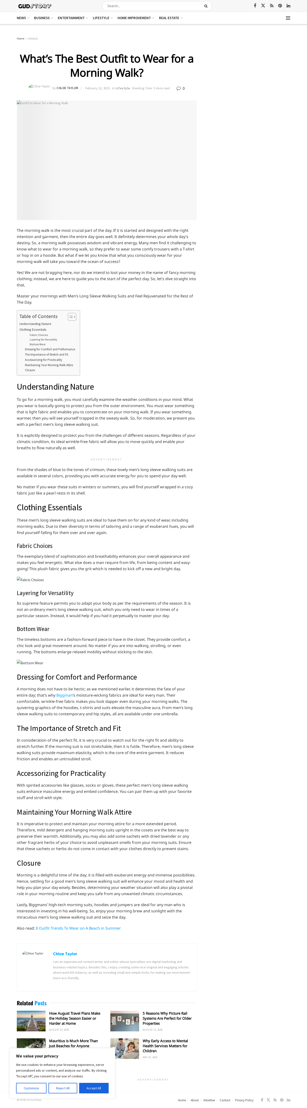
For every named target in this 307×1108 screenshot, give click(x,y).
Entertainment (71, 18)
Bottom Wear (38, 344)
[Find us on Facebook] (255, 6)
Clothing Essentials (33, 329)
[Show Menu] (288, 18)
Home (20, 38)
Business (42, 18)
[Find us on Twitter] (263, 6)
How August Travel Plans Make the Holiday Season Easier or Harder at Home (74, 1018)
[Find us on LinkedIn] (288, 6)
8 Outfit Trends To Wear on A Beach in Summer (78, 928)
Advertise (209, 1100)
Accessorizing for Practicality (43, 360)
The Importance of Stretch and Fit (46, 354)
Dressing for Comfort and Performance (50, 349)
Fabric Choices (39, 335)
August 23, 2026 (59, 1029)
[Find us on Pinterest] (280, 6)
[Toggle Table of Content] (69, 317)
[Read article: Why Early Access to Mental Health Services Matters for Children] (124, 1048)
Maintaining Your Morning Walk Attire (49, 365)
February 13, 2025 (97, 88)
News (21, 18)
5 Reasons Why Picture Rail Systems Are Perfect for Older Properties (167, 1018)
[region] (62, 1073)
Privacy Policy (244, 1100)
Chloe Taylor (67, 88)
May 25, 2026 (150, 1057)
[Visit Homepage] (35, 6)
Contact (225, 1100)
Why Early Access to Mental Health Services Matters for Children (165, 1045)
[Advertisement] (248, 71)
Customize (31, 1088)
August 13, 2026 (153, 1029)
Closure (30, 370)
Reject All (63, 1088)
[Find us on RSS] (271, 6)
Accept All (94, 1088)
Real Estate (169, 18)
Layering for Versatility (43, 339)
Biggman (64, 695)
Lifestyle (101, 18)
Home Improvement (134, 18)
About (195, 1100)
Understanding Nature (35, 324)
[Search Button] (207, 6)
